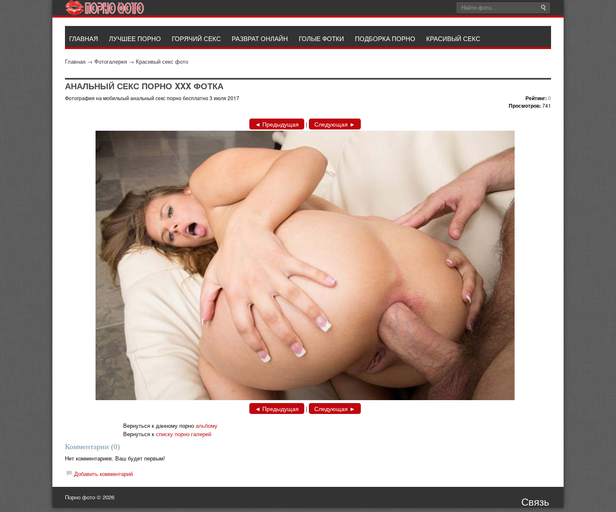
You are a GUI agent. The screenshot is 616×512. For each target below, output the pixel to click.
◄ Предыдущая (277, 124)
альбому (206, 425)
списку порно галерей (183, 434)
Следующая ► (334, 124)
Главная (75, 61)
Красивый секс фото (162, 61)
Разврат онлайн (260, 38)
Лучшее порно (135, 38)
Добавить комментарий (103, 474)
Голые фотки (321, 38)
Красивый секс (453, 38)
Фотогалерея (110, 61)
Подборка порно (385, 38)
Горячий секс (196, 38)
